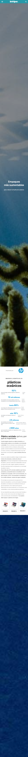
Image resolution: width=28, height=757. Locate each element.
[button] (2, 1)
